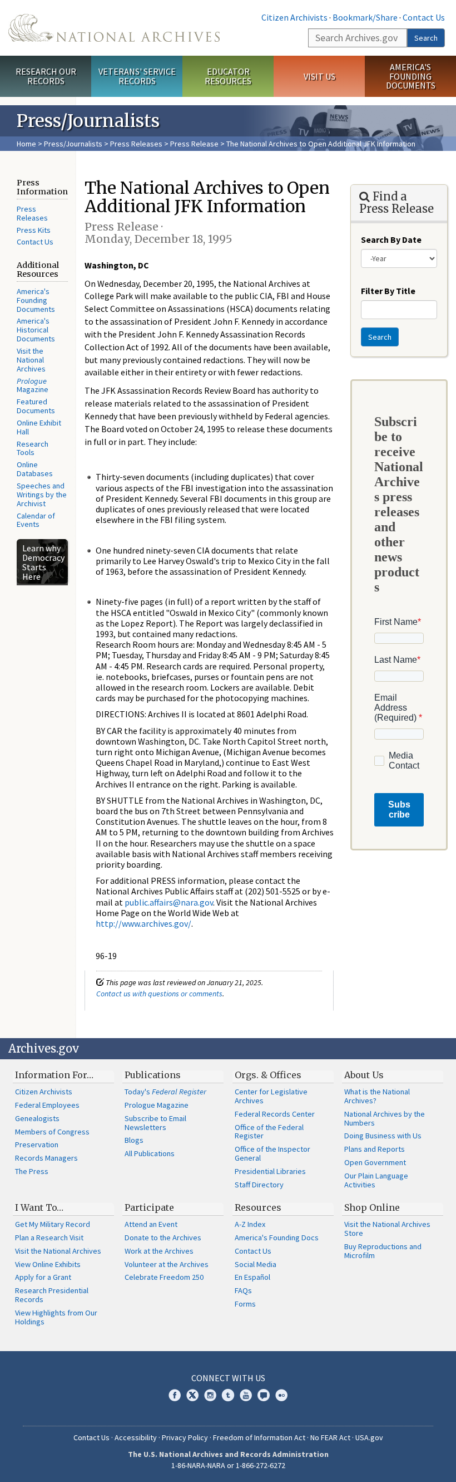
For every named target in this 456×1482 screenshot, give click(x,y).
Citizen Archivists (294, 17)
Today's (165, 1092)
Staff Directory (259, 1185)
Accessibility (136, 1437)
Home (26, 144)
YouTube (245, 1395)
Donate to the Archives (163, 1237)
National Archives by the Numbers (384, 1118)
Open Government (375, 1162)
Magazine (32, 385)
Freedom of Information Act (259, 1437)
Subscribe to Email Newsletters (155, 1122)
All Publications (150, 1153)
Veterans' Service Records (137, 76)
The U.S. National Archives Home (114, 28)
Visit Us (319, 76)
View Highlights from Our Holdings (56, 1317)
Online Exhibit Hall (39, 427)
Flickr (281, 1395)
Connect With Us (228, 1377)
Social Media (255, 1264)
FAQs (243, 1290)
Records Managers (46, 1158)
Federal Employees (47, 1105)
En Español (252, 1277)
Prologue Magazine (157, 1105)
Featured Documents (36, 406)
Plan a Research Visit (49, 1237)
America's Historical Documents (36, 330)
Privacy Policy (185, 1437)
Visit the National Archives (31, 360)
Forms (245, 1304)
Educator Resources (228, 76)
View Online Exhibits (48, 1264)
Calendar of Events (36, 520)
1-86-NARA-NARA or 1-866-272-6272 (228, 1465)
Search (426, 38)
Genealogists (37, 1118)
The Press (31, 1171)
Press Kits (34, 230)
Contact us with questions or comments (159, 994)
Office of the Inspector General (272, 1153)
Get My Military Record (52, 1224)
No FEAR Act (330, 1437)
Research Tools (32, 448)
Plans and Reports (374, 1149)
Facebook (174, 1395)
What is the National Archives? (377, 1096)
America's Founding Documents (410, 76)
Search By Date (391, 239)
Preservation (36, 1144)
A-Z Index (250, 1224)
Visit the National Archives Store (387, 1228)
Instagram (210, 1395)
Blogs (134, 1140)
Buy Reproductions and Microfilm (383, 1250)
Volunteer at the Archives (167, 1264)
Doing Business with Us (383, 1136)
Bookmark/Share (365, 17)
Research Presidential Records (51, 1294)
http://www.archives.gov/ (143, 923)
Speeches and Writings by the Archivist (42, 494)
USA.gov (369, 1437)
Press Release (194, 144)
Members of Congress (52, 1132)
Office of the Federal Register (269, 1131)
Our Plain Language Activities (376, 1180)
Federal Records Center (275, 1114)
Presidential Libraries (270, 1171)
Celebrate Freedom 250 (164, 1277)
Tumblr (228, 1395)
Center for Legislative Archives (271, 1096)
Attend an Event (151, 1224)
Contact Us (424, 17)
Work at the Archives (159, 1251)
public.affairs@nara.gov (169, 902)
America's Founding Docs (277, 1237)
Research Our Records (46, 76)
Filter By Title (388, 290)
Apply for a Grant (43, 1277)
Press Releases (136, 144)
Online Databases (35, 468)
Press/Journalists (73, 144)
